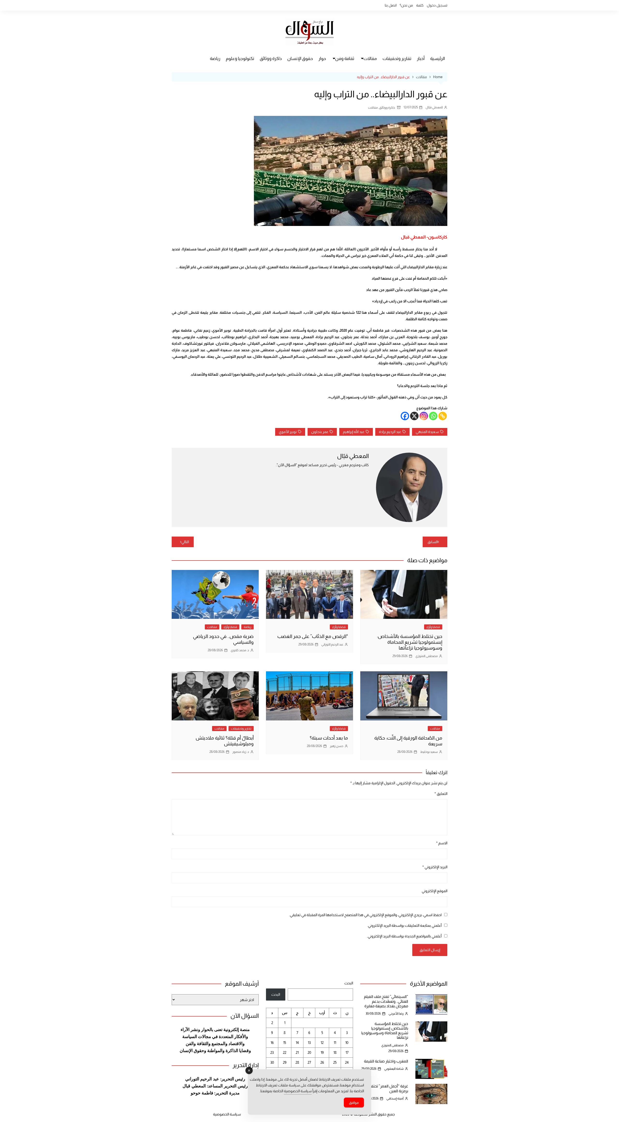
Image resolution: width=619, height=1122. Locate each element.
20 (309, 1052)
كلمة (420, 5)
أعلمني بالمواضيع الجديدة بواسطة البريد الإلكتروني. (404, 936)
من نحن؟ (406, 5)
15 (284, 1042)
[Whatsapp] (433, 416)
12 (322, 1042)
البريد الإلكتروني (434, 867)
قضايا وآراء (433, 627)
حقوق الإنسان (300, 58)
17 (347, 1052)
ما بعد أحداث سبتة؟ (329, 738)
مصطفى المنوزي (426, 656)
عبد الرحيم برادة (390, 432)
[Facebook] (405, 416)
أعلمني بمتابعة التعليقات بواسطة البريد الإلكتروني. (404, 925)
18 (335, 1052)
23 (272, 1052)
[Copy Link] (442, 416)
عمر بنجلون (319, 432)
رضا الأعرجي (396, 1013)
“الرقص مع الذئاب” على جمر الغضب (312, 636)
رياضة (215, 58)
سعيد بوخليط (429, 752)
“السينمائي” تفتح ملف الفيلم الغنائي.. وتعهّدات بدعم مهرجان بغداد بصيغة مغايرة (386, 1001)
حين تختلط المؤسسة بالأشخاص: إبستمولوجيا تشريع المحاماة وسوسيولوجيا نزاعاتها (409, 642)
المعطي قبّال (434, 107)
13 (309, 1042)
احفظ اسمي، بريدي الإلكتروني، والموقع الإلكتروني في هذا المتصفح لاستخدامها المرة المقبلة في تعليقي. (365, 915)
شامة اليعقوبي (394, 1068)
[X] (414, 416)
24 (347, 1062)
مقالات (370, 58)
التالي (185, 542)
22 (284, 1052)
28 (297, 1062)
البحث (348, 983)
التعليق (441, 794)
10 (346, 1042)
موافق (354, 1102)
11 (335, 1042)
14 (297, 1042)
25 (335, 1062)
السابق (432, 542)
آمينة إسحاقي (395, 1098)
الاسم (441, 843)
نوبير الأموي (288, 432)
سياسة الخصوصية (227, 1114)
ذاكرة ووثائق (271, 58)
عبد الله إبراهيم (353, 432)
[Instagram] (424, 416)
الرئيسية (437, 58)
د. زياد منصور (240, 752)
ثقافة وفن (344, 58)
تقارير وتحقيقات (397, 58)
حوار (322, 58)
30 (272, 1062)
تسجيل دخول (437, 5)
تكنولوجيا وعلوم (240, 58)
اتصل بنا (391, 5)
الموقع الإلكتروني (434, 891)
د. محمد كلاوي (240, 650)
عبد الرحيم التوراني (332, 644)
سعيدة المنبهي (427, 432)
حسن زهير (336, 746)
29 (285, 1062)
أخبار (421, 58)
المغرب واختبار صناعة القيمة (386, 1061)
